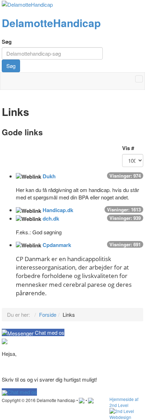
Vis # (128, 148)
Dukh (49, 176)
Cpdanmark (57, 245)
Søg (7, 41)
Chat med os (22, 392)
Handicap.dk (58, 210)
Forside (47, 314)
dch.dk (51, 218)
